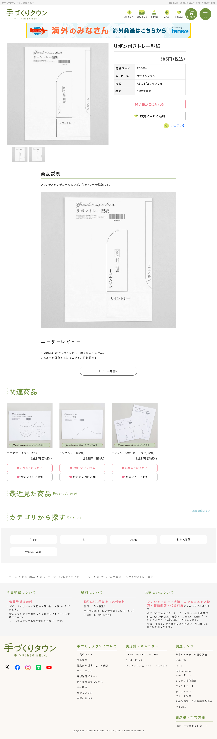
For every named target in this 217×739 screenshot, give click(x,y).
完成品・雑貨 (33, 552)
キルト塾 (181, 660)
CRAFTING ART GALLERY (142, 654)
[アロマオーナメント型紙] (30, 425)
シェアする (178, 125)
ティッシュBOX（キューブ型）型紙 (133, 453)
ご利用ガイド (85, 654)
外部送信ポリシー (87, 676)
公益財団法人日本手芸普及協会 (194, 701)
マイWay (181, 706)
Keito (179, 665)
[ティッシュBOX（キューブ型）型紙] (135, 425)
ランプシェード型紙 (71, 453)
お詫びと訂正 (85, 692)
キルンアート (184, 675)
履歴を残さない (201, 510)
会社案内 (82, 687)
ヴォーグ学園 (184, 695)
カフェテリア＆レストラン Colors (146, 665)
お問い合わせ (85, 698)
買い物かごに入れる (149, 104)
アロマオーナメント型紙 (22, 453)
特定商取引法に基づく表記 (92, 665)
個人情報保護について (90, 681)
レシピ (133, 539)
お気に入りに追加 (152, 116)
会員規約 (82, 660)
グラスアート (184, 691)
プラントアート (185, 686)
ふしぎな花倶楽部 (186, 680)
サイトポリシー (86, 671)
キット (33, 539)
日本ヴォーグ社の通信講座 (191, 654)
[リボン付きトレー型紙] (57, 94)
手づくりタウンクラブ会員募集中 (18, 2)
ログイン (77, 358)
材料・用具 (183, 539)
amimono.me (184, 671)
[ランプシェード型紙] (82, 425)
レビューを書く (108, 371)
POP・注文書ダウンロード (192, 725)
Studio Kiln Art (135, 660)
